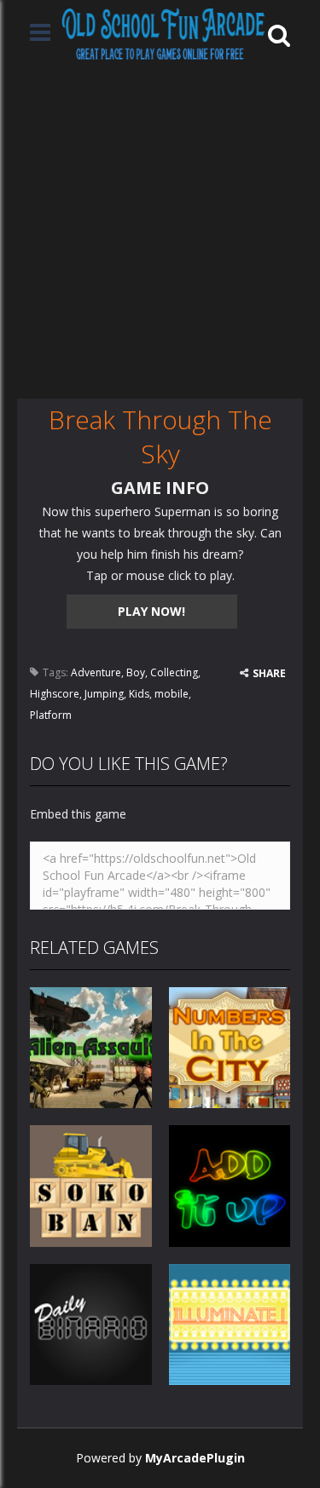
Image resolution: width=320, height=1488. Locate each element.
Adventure (96, 672)
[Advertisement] (160, 230)
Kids (139, 694)
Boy (135, 672)
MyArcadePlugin (195, 1458)
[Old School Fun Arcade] (163, 34)
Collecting (174, 672)
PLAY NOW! (151, 611)
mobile (171, 694)
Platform (51, 715)
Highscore (54, 694)
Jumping (104, 694)
